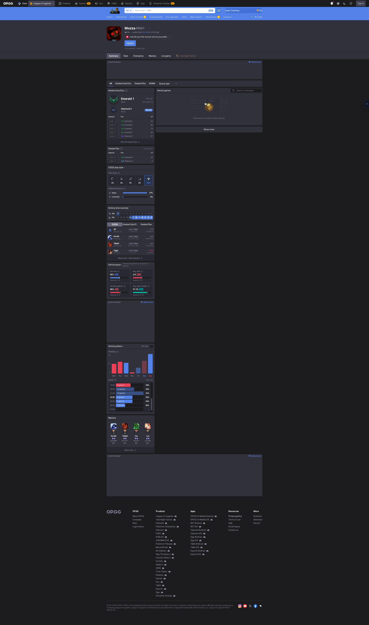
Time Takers (161, 571)
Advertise (258, 519)
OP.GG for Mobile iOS (200, 519)
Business (258, 516)
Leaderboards (156, 17)
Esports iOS (196, 554)
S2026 (115, 224)
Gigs (158, 592)
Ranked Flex (146, 224)
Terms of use (234, 519)
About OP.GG (138, 516)
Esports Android (198, 551)
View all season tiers (129, 142)
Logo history (138, 526)
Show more (209, 129)
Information (212, 17)
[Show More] (332, 3)
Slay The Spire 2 (163, 554)
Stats (184, 17)
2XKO (158, 568)
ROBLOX (160, 537)
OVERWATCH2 (162, 540)
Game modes (137, 17)
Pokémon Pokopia (164, 544)
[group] (130, 397)
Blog (135, 523)
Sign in (361, 3)
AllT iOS (194, 526)
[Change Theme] (344, 3)
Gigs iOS (194, 540)
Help (230, 523)
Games (159, 578)
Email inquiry (234, 526)
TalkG (158, 585)
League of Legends (42, 3)
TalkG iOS (195, 547)
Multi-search (196, 17)
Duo (157, 582)
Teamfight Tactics (164, 519)
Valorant (160, 530)
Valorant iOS (196, 533)
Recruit (257, 523)
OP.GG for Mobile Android (202, 516)
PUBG (158, 533)
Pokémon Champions (165, 526)
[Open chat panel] (367, 104)
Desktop (159, 575)
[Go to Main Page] (8, 3)
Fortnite (159, 561)
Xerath (116, 236)
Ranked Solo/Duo (130, 224)
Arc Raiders (161, 551)
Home (109, 17)
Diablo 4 (159, 564)
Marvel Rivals (162, 547)
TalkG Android (197, 544)
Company (137, 519)
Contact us (233, 530)
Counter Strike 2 (163, 558)
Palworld (160, 523)
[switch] (147, 346)
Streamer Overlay (164, 596)
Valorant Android (198, 530)
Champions (121, 17)
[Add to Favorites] (148, 28)
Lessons (227, 17)
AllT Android (196, 523)
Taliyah (116, 243)
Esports (159, 589)
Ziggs (116, 251)
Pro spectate (172, 17)
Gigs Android (196, 537)
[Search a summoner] (210, 10)
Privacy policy (235, 516)
